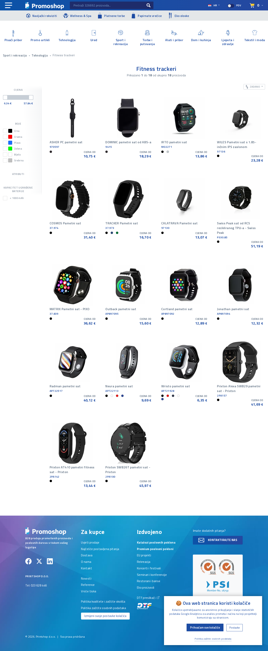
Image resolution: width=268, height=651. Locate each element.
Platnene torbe (114, 16)
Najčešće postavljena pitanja (100, 549)
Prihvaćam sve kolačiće (205, 627)
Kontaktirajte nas (222, 540)
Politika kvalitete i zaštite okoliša (103, 602)
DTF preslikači (146, 598)
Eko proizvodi (145, 588)
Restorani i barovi (148, 581)
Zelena (18, 148)
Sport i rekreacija (120, 42)
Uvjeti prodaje (90, 543)
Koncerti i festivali (149, 569)
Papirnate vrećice (150, 16)
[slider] (5, 97)
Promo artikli (40, 40)
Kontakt (86, 569)
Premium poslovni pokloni (155, 549)
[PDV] (231, 6)
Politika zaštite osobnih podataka (103, 608)
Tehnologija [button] (40, 55)
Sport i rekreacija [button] (15, 55)
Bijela (17, 154)
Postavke (234, 628)
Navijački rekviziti (44, 16)
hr (215, 5)
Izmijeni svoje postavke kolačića (105, 616)
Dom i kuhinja (201, 40)
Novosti (86, 579)
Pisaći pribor (13, 40)
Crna (16, 131)
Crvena (18, 137)
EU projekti (144, 556)
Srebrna (19, 160)
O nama (86, 562)
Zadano (255, 86)
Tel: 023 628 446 (36, 586)
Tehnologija (67, 40)
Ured (93, 40)
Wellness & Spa (80, 16)
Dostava (86, 556)
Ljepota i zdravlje (228, 42)
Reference (88, 585)
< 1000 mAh (17, 198)
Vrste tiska (88, 592)
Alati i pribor (174, 40)
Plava (17, 142)
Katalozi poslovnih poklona (156, 543)
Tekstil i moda (254, 40)
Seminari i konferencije (152, 575)
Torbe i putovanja (147, 42)
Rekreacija (143, 562)
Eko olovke (182, 16)
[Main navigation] (8, 5)
